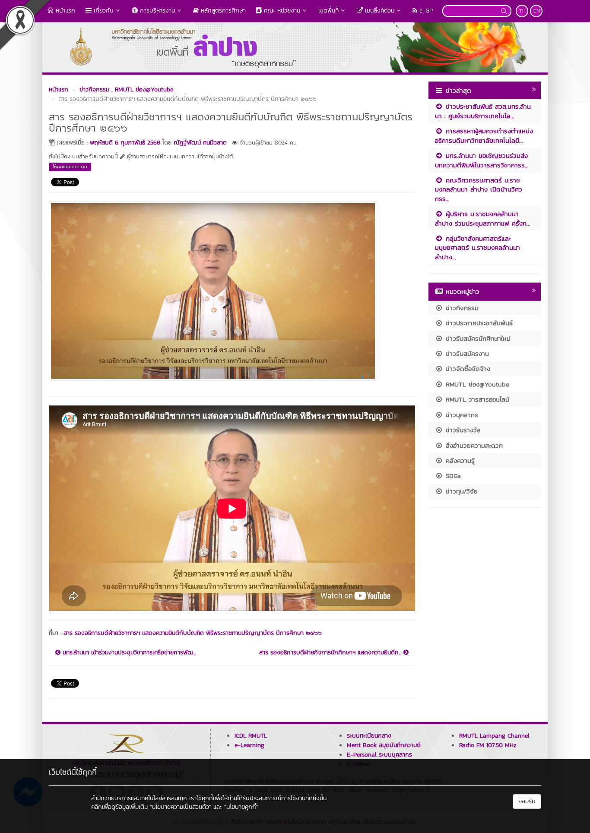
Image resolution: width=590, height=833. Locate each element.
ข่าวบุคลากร (460, 415)
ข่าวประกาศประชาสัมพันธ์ (478, 323)
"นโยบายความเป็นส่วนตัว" (180, 806)
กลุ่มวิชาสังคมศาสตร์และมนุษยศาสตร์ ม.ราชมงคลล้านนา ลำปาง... (477, 247)
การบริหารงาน (156, 10)
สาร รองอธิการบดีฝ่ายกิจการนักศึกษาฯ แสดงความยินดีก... (331, 652)
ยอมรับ (527, 801)
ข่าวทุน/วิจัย (460, 491)
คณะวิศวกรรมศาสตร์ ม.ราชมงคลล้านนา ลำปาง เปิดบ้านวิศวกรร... (478, 189)
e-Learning (249, 745)
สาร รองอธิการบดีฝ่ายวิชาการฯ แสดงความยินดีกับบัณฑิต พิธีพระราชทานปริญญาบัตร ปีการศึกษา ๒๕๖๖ (192, 633)
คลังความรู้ (459, 460)
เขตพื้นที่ (328, 10)
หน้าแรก (64, 10)
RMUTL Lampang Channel (494, 735)
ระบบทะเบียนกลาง (369, 735)
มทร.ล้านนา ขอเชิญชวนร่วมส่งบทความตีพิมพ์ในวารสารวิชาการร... (482, 160)
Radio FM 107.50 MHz (488, 745)
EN (536, 11)
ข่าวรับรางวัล (462, 430)
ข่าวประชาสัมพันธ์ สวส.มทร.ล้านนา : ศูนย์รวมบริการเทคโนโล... (483, 110)
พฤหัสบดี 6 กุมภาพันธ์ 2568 (125, 142)
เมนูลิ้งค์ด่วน (378, 10)
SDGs (452, 476)
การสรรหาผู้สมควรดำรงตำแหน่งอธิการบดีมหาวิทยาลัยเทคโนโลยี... (484, 135)
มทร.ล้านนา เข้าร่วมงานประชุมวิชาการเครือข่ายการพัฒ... (128, 652)
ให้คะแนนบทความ (70, 166)
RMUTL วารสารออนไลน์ (476, 399)
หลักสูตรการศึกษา (222, 10)
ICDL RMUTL (251, 735)
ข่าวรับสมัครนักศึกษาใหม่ (477, 338)
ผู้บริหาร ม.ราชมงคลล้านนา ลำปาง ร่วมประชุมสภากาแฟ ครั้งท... (482, 218)
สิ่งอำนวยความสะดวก (473, 445)
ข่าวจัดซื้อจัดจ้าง (466, 369)
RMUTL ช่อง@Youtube (476, 384)
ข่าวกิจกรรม (461, 308)
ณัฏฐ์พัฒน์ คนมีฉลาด (200, 142)
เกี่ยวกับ (103, 10)
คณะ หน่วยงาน (281, 10)
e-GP (425, 10)
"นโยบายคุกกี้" (241, 806)
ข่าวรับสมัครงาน (466, 353)
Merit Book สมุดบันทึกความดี (384, 745)
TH (522, 11)
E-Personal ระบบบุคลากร (379, 754)
